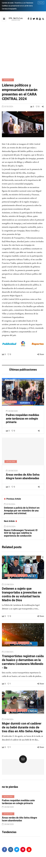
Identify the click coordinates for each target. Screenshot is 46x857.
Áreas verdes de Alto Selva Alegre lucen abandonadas (22, 476)
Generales (8, 80)
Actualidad (10, 402)
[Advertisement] (23, 49)
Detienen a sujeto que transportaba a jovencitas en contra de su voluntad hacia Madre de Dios (21, 594)
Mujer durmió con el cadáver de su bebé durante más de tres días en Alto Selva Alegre (22, 727)
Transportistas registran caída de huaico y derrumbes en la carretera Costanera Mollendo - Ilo (23, 662)
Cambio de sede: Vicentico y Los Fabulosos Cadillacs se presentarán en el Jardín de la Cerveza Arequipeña (17, 6)
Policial (22, 575)
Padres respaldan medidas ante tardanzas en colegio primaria (22, 418)
